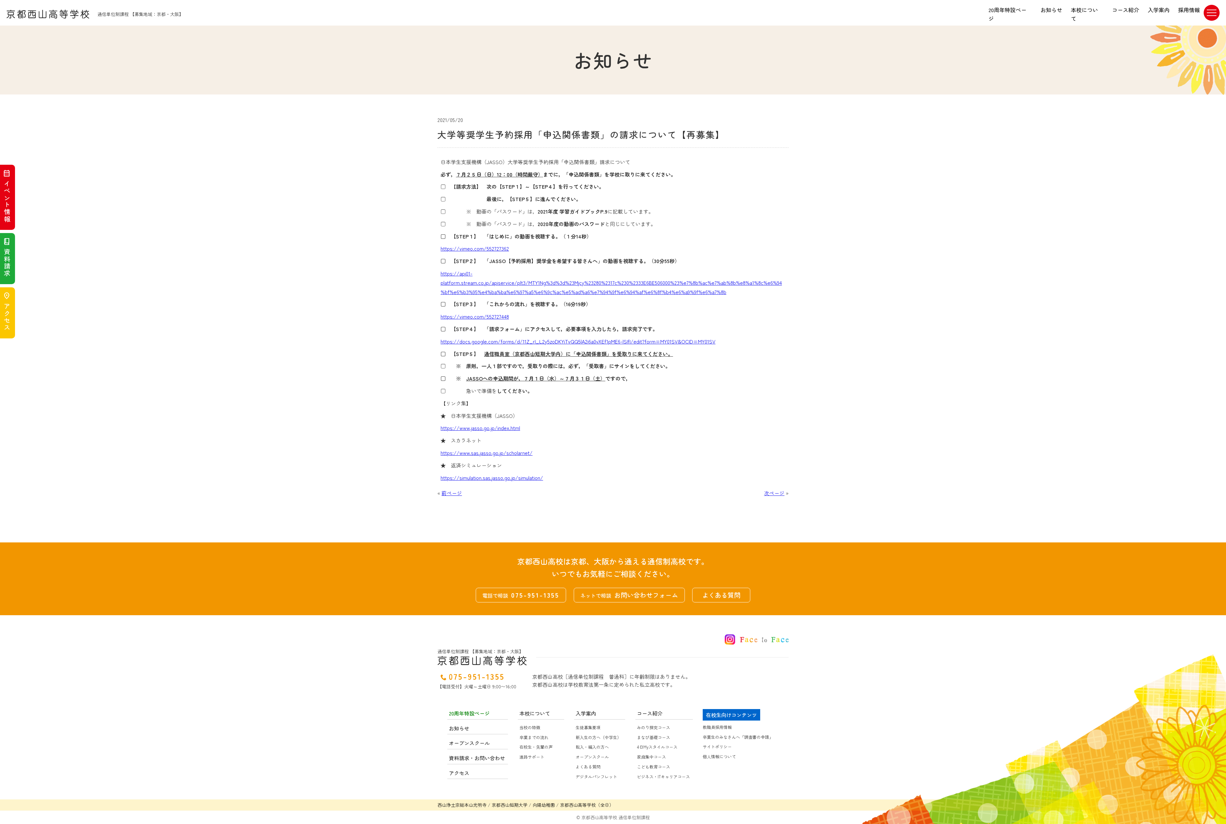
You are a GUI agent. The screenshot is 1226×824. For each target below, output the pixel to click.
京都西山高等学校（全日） (587, 805)
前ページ (452, 493)
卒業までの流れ (534, 737)
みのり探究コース (653, 727)
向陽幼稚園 (544, 805)
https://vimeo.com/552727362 (475, 248)
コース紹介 (1125, 10)
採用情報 (1189, 10)
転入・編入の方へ (592, 747)
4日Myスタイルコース (657, 747)
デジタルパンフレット (596, 777)
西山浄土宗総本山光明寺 (462, 805)
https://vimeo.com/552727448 (475, 316)
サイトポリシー (717, 747)
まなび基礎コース (653, 737)
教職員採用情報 (717, 727)
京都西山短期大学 (509, 805)
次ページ (774, 493)
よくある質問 (721, 595)
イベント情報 (6, 196)
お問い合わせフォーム (629, 595)
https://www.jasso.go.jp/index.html (480, 428)
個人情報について (719, 756)
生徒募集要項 (588, 727)
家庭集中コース (651, 757)
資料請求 (6, 257)
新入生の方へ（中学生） (598, 737)
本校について (1084, 14)
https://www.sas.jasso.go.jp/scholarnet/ (487, 453)
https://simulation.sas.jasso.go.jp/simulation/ (492, 477)
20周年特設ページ (1007, 14)
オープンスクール (592, 757)
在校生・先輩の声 (536, 747)
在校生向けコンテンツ (731, 715)
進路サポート (531, 757)
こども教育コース (653, 767)
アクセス (6, 311)
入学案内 (1158, 10)
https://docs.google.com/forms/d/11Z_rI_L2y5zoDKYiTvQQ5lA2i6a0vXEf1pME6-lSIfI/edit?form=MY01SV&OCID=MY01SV (578, 341)
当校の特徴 (529, 727)
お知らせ (1051, 10)
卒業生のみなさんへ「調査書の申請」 (738, 737)
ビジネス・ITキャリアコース (663, 777)
